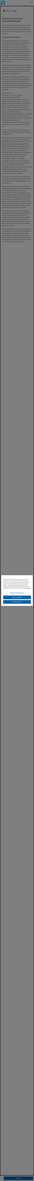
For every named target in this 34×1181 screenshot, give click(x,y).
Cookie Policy (28, 588)
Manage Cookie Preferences (17, 592)
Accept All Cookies (17, 601)
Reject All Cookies (17, 597)
